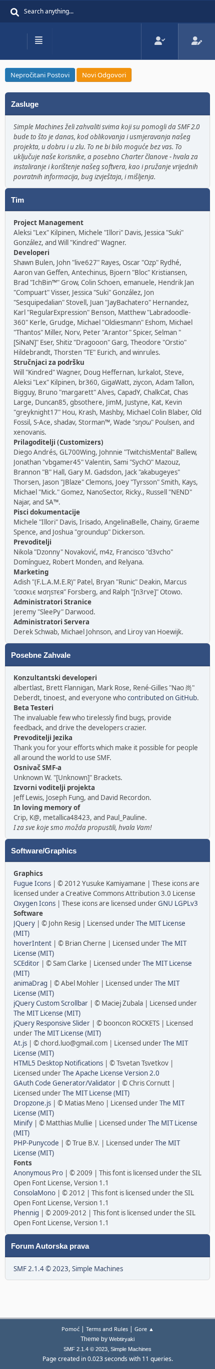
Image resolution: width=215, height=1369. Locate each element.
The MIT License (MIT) (47, 1013)
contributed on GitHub (162, 697)
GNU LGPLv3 (178, 903)
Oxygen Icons (35, 903)
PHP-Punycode (36, 1142)
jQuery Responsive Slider (52, 1023)
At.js (20, 1043)
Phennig (26, 1212)
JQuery (24, 923)
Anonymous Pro (38, 1172)
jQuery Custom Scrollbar (51, 1003)
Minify (23, 1122)
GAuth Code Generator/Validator (65, 1083)
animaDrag (31, 983)
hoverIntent (33, 943)
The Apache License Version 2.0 (111, 1073)
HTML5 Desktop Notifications (58, 1063)
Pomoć (71, 1329)
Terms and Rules (107, 1329)
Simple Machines (97, 1268)
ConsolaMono (35, 1192)
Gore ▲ (144, 1329)
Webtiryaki (121, 1339)
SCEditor (27, 963)
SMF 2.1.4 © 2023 (41, 1268)
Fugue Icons (32, 883)
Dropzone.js (32, 1102)
